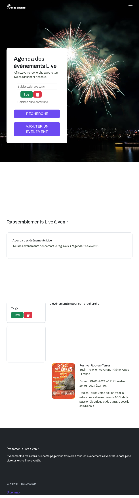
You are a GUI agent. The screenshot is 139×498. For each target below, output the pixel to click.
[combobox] (37, 87)
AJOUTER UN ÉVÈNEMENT (37, 129)
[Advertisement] (72, 193)
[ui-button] (37, 94)
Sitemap (13, 492)
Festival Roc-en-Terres (95, 365)
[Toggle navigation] (130, 6)
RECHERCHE (37, 114)
